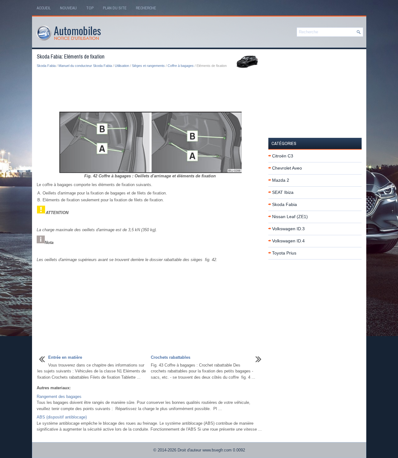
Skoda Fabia (46, 66)
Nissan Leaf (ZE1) (290, 216)
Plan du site (115, 8)
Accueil (44, 8)
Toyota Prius (284, 252)
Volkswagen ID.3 (288, 228)
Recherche (146, 8)
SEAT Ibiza (283, 192)
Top (90, 8)
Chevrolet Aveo (287, 168)
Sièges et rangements (148, 66)
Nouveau (68, 8)
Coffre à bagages (181, 66)
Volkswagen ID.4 (288, 240)
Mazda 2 (280, 180)
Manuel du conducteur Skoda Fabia (85, 66)
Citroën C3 (282, 155)
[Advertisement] (150, 90)
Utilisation (122, 66)
